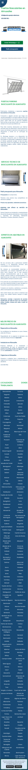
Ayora (20, 507)
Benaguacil (6, 466)
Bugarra (6, 725)
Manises (7, 407)
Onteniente (20, 401)
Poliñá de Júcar (20, 592)
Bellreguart (20, 530)
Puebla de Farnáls (7, 495)
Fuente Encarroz (20, 533)
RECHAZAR (10, 766)
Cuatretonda (6, 589)
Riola (20, 627)
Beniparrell (6, 621)
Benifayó (7, 460)
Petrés (20, 711)
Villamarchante (7, 487)
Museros (7, 520)
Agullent (20, 595)
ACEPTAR (18, 766)
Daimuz (6, 562)
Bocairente (20, 527)
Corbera (20, 551)
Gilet (20, 583)
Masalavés (20, 630)
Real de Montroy (20, 600)
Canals (6, 454)
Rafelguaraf (7, 592)
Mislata (6, 398)
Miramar (20, 616)
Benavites (7, 753)
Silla (20, 435)
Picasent (7, 440)
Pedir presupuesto (12, 49)
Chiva (7, 457)
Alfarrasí (20, 673)
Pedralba (7, 577)
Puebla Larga (6, 530)
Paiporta (20, 419)
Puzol (6, 445)
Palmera (20, 701)
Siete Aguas (7, 664)
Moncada (20, 425)
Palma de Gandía (7, 624)
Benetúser (20, 451)
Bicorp (7, 756)
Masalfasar (20, 621)
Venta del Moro (20, 649)
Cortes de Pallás (6, 711)
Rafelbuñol (6, 492)
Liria (20, 422)
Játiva (20, 407)
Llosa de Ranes (20, 536)
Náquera (20, 520)
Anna (6, 573)
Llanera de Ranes (7, 693)
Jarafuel (20, 717)
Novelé (6, 728)
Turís (20, 501)
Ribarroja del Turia (20, 432)
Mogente (20, 524)
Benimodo (6, 603)
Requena (7, 428)
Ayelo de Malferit (6, 527)
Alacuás (20, 404)
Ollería (20, 481)
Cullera (6, 419)
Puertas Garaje (4, 58)
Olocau (6, 667)
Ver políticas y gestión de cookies (14, 763)
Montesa (20, 652)
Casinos (20, 586)
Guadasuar (6, 504)
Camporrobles (7, 659)
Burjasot (7, 401)
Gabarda (20, 684)
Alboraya (7, 425)
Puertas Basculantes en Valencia (14, 58)
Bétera (6, 432)
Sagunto (7, 394)
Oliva (6, 413)
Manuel (6, 583)
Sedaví (6, 472)
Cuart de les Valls (20, 690)
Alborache (6, 701)
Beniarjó (20, 635)
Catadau (20, 577)
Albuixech (20, 541)
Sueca (20, 410)
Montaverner (6, 627)
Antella (6, 641)
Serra (7, 567)
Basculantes (7, 391)
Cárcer (6, 609)
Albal (20, 448)
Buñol (20, 469)
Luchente (20, 580)
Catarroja (7, 416)
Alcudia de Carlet (6, 463)
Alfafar (20, 428)
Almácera (20, 492)
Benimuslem (20, 753)
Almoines (20, 609)
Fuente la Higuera (7, 600)
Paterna (20, 394)
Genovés (20, 570)
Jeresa (20, 603)
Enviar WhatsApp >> (11, 43)
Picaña (20, 463)
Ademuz (6, 649)
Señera (20, 687)
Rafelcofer (20, 644)
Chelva (20, 624)
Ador (20, 664)
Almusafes (6, 484)
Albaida (6, 498)
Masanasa (20, 478)
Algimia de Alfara (20, 698)
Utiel (20, 460)
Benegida (7, 744)
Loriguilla (7, 681)
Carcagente (7, 422)
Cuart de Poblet (20, 416)
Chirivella (7, 404)
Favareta (20, 613)
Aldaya (6, 410)
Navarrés (20, 554)
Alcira (20, 398)
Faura (7, 554)
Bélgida (20, 736)
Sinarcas (7, 684)
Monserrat (6, 510)
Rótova (20, 667)
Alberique (20, 466)
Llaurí (7, 670)
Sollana (6, 524)
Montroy (20, 589)
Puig (6, 481)
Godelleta (20, 557)
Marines (20, 638)
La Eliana (20, 445)
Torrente (20, 391)
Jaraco (20, 504)
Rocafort (20, 498)
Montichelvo (20, 748)
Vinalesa (20, 567)
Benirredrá (6, 638)
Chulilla (20, 725)
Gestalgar (6, 733)
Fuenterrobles (6, 736)
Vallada (6, 551)
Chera (20, 744)
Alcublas (7, 722)
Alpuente (20, 722)
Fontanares (7, 705)
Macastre (7, 673)
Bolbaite (20, 641)
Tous (6, 687)
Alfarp (7, 655)
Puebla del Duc (7, 586)
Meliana (6, 469)
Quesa (20, 733)
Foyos (20, 495)
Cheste (20, 484)
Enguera (7, 507)
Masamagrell (6, 451)
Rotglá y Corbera (6, 690)
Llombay (7, 580)
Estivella (20, 681)
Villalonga (6, 533)
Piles (20, 573)
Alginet (20, 457)
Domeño (20, 739)
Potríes (6, 714)
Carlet (7, 448)
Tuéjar (20, 670)
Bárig (20, 655)
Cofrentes (20, 708)
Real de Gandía (20, 606)
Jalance (6, 698)
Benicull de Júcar (20, 714)
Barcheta (7, 635)
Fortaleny (7, 708)
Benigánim (6, 501)
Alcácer (6, 478)
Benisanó (7, 613)
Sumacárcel (7, 676)
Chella (7, 570)
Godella (20, 454)
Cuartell (6, 652)
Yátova (6, 606)
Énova (20, 705)
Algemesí (20, 413)
